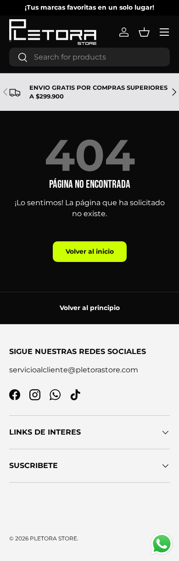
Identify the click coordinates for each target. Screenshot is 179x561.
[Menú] (164, 32)
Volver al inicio (90, 251)
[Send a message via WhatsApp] (161, 543)
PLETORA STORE (53, 538)
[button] (144, 32)
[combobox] (89, 57)
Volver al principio (90, 308)
